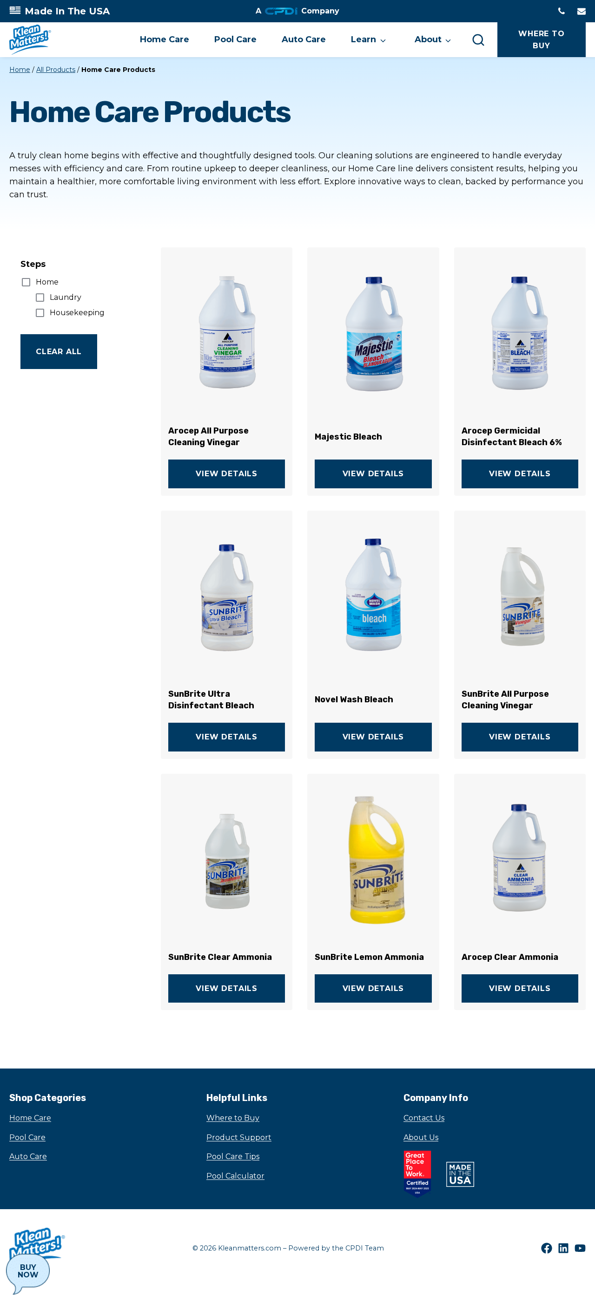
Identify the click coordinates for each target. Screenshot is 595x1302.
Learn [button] (363, 39)
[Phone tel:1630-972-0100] (561, 11)
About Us (420, 1137)
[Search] (478, 39)
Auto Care (304, 39)
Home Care (164, 39)
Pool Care (235, 39)
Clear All (59, 351)
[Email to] (581, 11)
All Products (55, 69)
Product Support (238, 1137)
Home (19, 69)
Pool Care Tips (232, 1156)
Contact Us (423, 1118)
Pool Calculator (235, 1176)
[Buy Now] (28, 1274)
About (428, 39)
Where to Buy (232, 1118)
